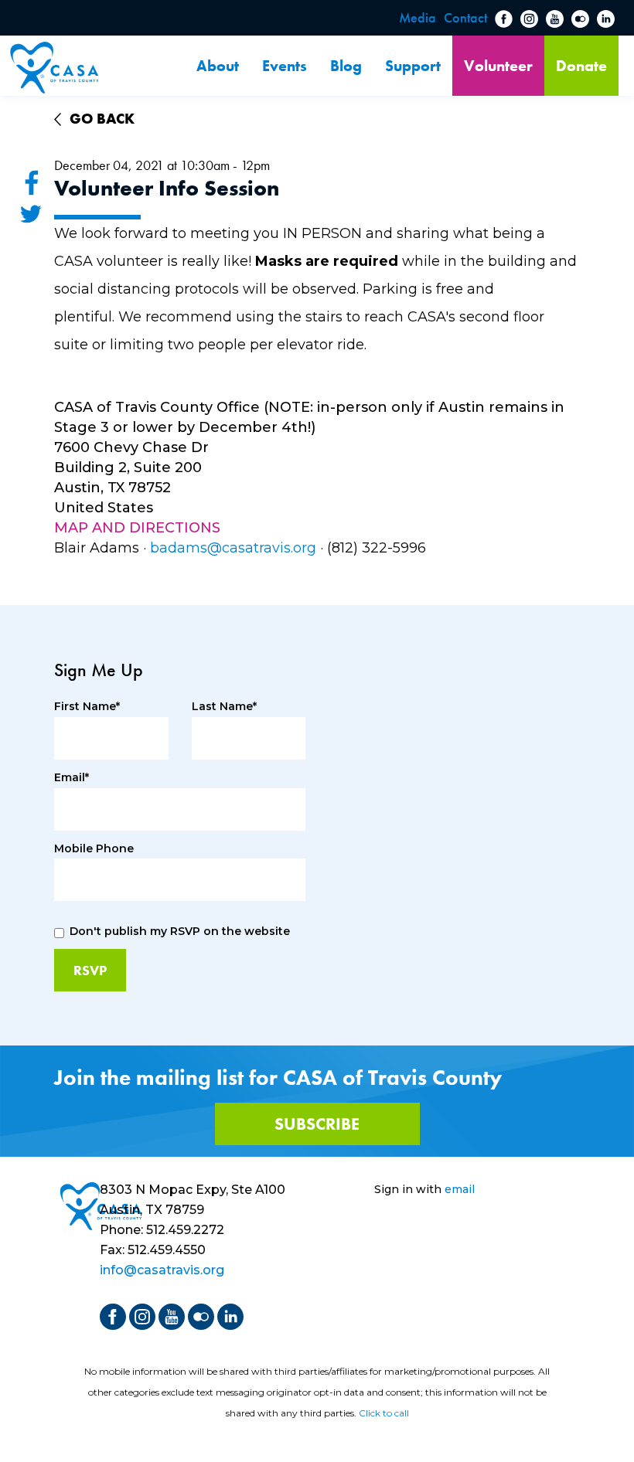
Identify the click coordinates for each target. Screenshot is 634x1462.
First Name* (87, 706)
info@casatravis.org (162, 1270)
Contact (465, 17)
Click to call (384, 1413)
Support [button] (413, 66)
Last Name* (224, 706)
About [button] (217, 66)
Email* (71, 777)
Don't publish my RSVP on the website (180, 931)
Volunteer (498, 66)
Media (417, 17)
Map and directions (137, 527)
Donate (581, 66)
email (460, 1189)
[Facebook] (31, 183)
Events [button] (284, 66)
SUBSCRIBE (317, 1124)
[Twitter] (31, 213)
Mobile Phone (94, 848)
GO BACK (102, 118)
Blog (346, 66)
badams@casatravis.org (233, 547)
